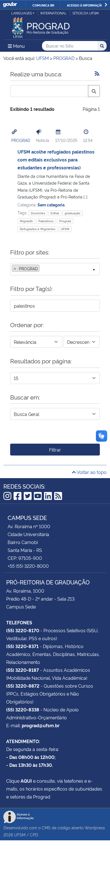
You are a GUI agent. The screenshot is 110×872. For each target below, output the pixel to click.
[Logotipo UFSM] (17, 26)
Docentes (38, 213)
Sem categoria (51, 204)
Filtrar (55, 449)
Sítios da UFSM (85, 12)
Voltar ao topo (91, 472)
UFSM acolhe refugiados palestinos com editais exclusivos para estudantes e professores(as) (55, 159)
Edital (54, 213)
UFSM (65, 229)
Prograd (65, 221)
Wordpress (95, 827)
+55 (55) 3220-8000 (28, 566)
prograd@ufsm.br (41, 725)
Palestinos (46, 221)
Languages (21, 12)
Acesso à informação (85, 5)
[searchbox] (42, 269)
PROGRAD (20, 140)
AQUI (26, 781)
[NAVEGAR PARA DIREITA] (106, 5)
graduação (72, 213)
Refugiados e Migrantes (37, 229)
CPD (34, 834)
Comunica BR (43, 5)
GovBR (10, 4)
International (53, 12)
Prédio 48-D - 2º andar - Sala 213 (40, 598)
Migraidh (26, 221)
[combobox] (55, 269)
